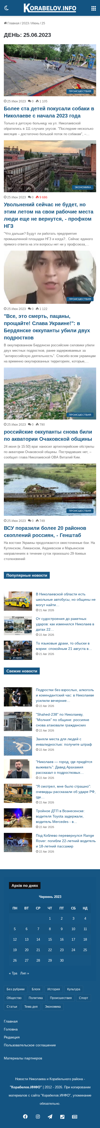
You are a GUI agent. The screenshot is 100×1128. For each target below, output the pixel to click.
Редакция (12, 1037)
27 (26, 960)
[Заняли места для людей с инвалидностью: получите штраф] (18, 746)
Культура (73, 989)
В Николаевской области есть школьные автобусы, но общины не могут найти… (66, 599)
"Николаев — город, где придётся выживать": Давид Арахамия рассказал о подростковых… (64, 767)
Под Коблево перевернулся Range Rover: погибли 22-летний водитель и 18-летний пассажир (66, 840)
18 (85, 939)
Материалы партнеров (23, 1058)
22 (50, 950)
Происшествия (61, 998)
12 (15, 939)
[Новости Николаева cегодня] (50, 8)
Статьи (12, 1006)
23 (62, 950)
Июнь (35, 23)
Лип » (24, 973)
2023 (25, 23)
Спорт (83, 998)
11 (85, 929)
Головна (11, 1029)
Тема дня (31, 1006)
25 (85, 950)
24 (73, 950)
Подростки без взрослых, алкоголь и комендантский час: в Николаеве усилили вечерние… (65, 695)
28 (38, 960)
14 (38, 939)
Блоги (36, 989)
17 (73, 939)
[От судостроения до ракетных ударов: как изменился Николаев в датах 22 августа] (18, 625)
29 (50, 960)
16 (62, 939)
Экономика (53, 1006)
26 (15, 960)
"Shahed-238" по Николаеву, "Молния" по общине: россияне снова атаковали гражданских (62, 719)
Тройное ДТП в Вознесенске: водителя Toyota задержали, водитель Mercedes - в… (60, 816)
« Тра (13, 973)
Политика (36, 998)
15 (50, 939)
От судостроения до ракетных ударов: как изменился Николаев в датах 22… (65, 624)
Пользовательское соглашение (30, 1045)
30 (62, 960)
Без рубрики (16, 989)
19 (15, 950)
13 (26, 939)
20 (26, 950)
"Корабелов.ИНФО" (26, 1087)
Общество (14, 998)
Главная (13, 23)
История (53, 989)
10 (73, 929)
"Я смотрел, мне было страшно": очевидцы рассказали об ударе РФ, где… (66, 791)
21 (38, 950)
